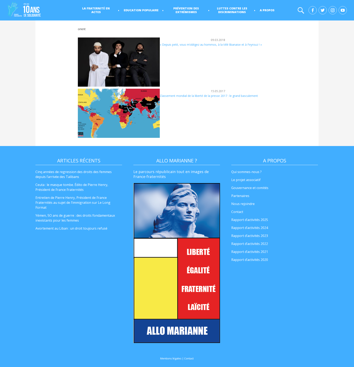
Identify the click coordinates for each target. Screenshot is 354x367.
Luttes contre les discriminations (232, 10)
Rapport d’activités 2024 (249, 227)
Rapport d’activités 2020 (249, 259)
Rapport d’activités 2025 (249, 219)
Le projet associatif (246, 180)
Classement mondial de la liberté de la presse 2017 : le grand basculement (209, 96)
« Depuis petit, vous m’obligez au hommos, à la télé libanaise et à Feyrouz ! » (211, 44)
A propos (267, 10)
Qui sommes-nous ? (246, 172)
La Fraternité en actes (96, 10)
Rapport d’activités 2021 (249, 251)
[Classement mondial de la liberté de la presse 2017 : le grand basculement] (119, 113)
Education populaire (141, 10)
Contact (237, 212)
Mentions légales (171, 358)
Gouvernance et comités (249, 188)
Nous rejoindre (243, 204)
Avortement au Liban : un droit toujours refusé (71, 228)
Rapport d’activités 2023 (249, 235)
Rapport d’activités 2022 (249, 243)
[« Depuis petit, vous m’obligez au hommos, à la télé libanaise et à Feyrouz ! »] (119, 62)
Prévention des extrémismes (186, 10)
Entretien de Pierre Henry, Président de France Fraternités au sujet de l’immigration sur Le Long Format (72, 202)
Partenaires (240, 196)
